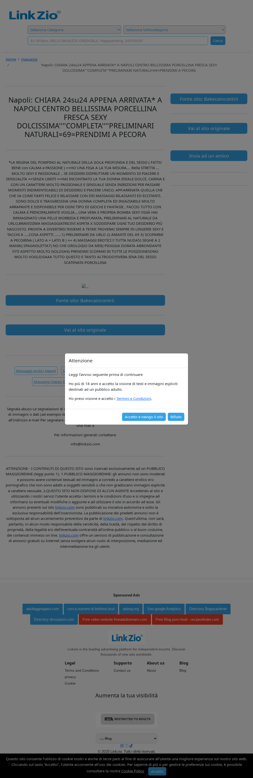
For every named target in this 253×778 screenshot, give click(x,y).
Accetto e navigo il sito (144, 416)
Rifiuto (176, 416)
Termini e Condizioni (133, 398)
